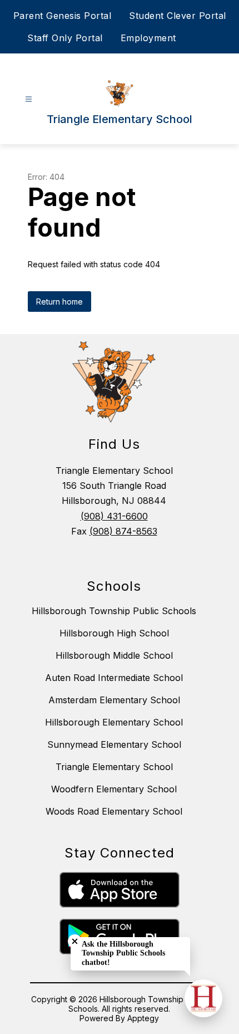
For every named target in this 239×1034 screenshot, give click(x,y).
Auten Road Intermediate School (114, 677)
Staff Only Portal (65, 37)
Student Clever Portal (177, 15)
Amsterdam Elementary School (114, 699)
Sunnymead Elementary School (114, 744)
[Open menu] (28, 99)
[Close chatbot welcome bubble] (75, 941)
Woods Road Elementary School (114, 811)
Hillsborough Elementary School (114, 722)
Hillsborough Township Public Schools (114, 610)
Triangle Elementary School (114, 766)
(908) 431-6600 (114, 516)
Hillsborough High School (114, 633)
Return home (59, 301)
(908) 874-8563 (123, 531)
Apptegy (143, 1018)
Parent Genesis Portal (62, 15)
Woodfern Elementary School (114, 789)
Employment (148, 37)
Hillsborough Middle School (114, 655)
